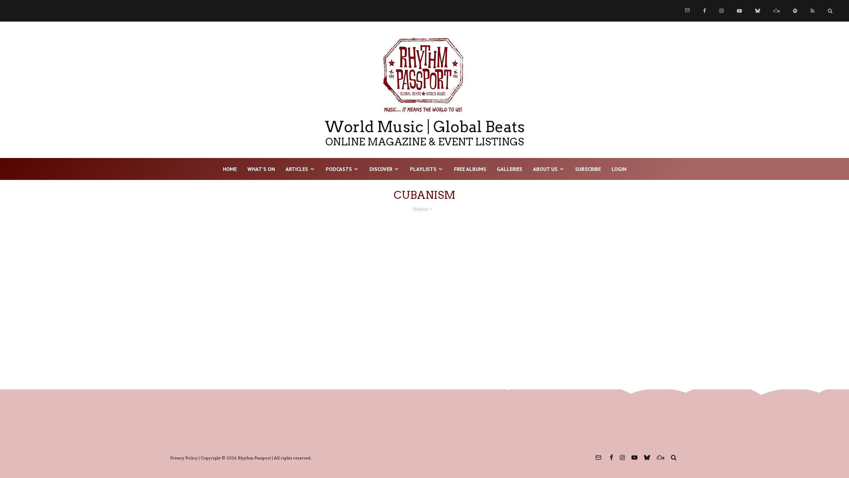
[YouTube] (739, 11)
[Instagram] (721, 11)
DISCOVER (380, 169)
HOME (230, 169)
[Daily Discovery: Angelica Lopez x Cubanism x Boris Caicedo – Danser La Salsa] (254, 297)
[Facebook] (704, 11)
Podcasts (339, 169)
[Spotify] (795, 11)
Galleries (509, 169)
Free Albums (470, 169)
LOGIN (619, 169)
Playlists (423, 169)
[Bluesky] (758, 11)
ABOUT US (545, 169)
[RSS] (812, 11)
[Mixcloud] (776, 11)
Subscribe (588, 169)
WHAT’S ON (261, 169)
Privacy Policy (184, 457)
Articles (297, 169)
